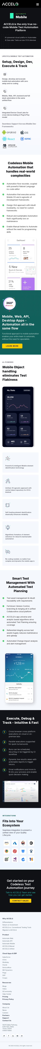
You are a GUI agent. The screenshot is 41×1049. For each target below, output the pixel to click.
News (4, 1010)
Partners (5, 1015)
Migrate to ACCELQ (9, 930)
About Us (5, 1008)
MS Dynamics (7, 970)
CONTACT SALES (20, 901)
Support (5, 1018)
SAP (3, 975)
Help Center (6, 994)
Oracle (4, 965)
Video (4, 989)
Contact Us (6, 1021)
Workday (5, 962)
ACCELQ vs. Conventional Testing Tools (16, 927)
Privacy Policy (8, 999)
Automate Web (7, 938)
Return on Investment (10, 925)
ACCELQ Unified (8, 949)
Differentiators (7, 922)
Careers (5, 1013)
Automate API (7, 941)
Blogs (4, 986)
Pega (4, 973)
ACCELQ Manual (8, 946)
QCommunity (7, 991)
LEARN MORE (12, 346)
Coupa (4, 978)
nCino (4, 960)
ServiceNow (6, 967)
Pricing (5, 997)
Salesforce (6, 957)
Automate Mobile (8, 944)
